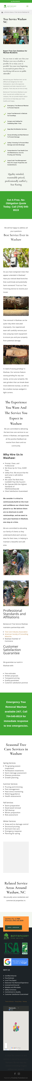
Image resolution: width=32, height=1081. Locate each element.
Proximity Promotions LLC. (19, 1078)
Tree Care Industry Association (16, 632)
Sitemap (25, 1001)
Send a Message (13, 927)
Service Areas (9, 12)
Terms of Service (9, 1001)
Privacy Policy (18, 1001)
